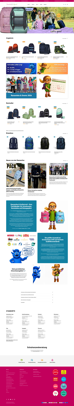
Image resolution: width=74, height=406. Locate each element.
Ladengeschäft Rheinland (9, 379)
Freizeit (33, 4)
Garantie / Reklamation (23, 371)
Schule (28, 4)
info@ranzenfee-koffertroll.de (37, 376)
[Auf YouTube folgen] (10, 399)
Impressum (7, 392)
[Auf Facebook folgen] (6, 399)
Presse (7, 390)
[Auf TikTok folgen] (12, 399)
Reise (37, 4)
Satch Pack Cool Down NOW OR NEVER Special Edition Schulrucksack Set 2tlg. (59, 123)
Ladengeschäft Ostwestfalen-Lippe (10, 375)
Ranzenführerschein (9, 386)
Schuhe (41, 4)
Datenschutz (21, 377)
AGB (20, 378)
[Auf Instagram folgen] (8, 399)
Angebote (45, 4)
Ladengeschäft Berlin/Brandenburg (9, 377)
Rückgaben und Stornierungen (24, 385)
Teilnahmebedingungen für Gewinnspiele (23, 383)
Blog (6, 389)
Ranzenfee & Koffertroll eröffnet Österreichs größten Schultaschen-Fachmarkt (58, 178)
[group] (37, 20)
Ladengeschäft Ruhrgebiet (9, 383)
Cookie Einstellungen (22, 381)
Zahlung (21, 374)
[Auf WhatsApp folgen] (14, 399)
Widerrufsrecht (22, 375)
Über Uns (7, 371)
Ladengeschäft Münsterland (10, 380)
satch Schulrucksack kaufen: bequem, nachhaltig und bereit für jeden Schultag (15, 190)
